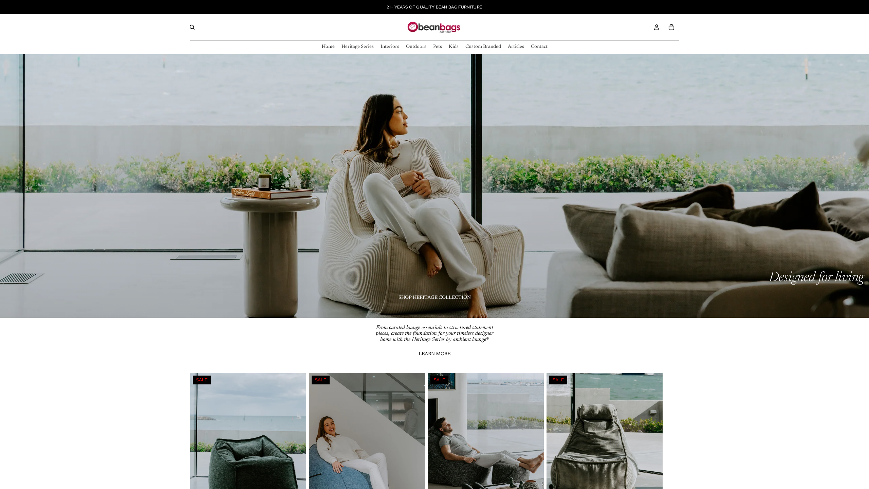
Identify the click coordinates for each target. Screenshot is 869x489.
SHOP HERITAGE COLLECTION (435, 297)
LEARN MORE (434, 354)
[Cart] (671, 27)
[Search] (192, 27)
